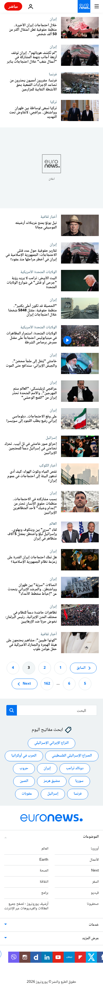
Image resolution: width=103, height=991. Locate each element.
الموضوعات (91, 837)
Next (27, 684)
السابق (81, 668)
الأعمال (94, 860)
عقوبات (27, 794)
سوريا (79, 781)
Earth (43, 860)
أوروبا (95, 849)
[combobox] (51, 710)
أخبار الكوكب (48, 465)
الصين (24, 781)
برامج (44, 893)
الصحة (44, 871)
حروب (24, 769)
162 (47, 684)
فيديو (95, 893)
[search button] (11, 710)
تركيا (53, 102)
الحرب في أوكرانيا (23, 756)
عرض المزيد (90, 938)
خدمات (94, 925)
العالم (53, 524)
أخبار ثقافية (48, 217)
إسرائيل (51, 438)
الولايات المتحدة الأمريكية (38, 272)
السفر (95, 882)
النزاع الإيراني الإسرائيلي (51, 743)
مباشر (13, 6)
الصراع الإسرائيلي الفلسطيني (72, 756)
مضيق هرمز (52, 781)
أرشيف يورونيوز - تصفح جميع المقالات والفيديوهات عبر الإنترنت (26, 906)
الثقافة (44, 882)
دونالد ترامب (74, 769)
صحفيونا (93, 904)
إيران (53, 19)
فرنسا (53, 74)
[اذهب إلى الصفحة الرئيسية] (84, 6)
